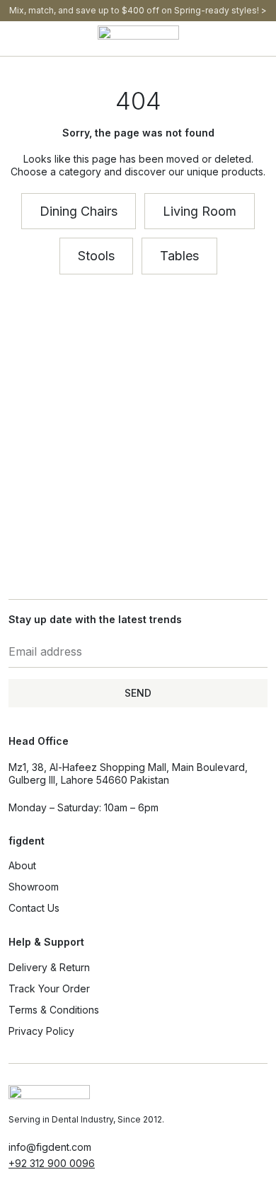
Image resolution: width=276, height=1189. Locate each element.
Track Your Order (49, 988)
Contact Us (33, 908)
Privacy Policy (41, 1031)
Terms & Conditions (53, 1010)
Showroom (33, 887)
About (22, 865)
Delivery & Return (49, 967)
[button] (12, 38)
